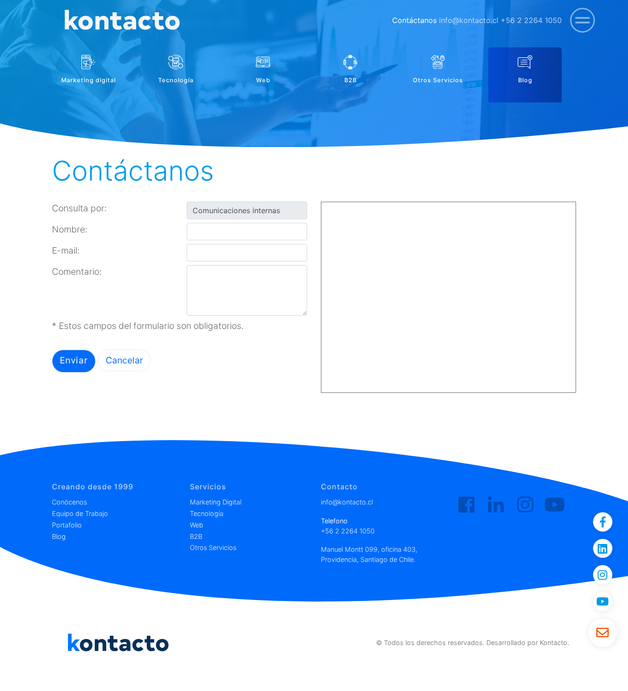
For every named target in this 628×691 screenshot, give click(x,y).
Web (196, 525)
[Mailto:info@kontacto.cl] (602, 632)
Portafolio (67, 525)
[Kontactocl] (525, 505)
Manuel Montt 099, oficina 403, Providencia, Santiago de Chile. (369, 554)
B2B (196, 536)
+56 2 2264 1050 (531, 20)
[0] (582, 20)
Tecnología (206, 513)
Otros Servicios (213, 547)
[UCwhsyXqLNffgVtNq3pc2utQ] (554, 505)
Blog (59, 536)
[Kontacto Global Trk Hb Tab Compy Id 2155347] (496, 505)
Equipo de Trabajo (80, 513)
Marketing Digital (215, 502)
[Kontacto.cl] (466, 505)
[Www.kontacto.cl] (121, 20)
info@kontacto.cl (468, 20)
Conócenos (69, 502)
